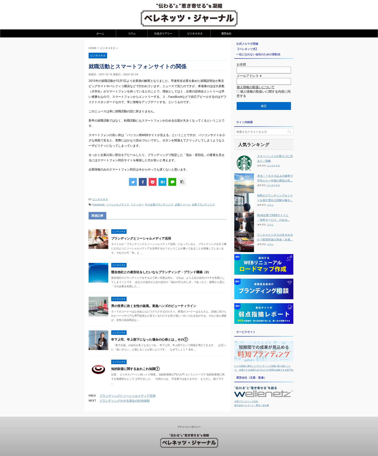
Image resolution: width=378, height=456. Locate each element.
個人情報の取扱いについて (255, 87)
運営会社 (226, 33)
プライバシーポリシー (189, 426)
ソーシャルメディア (117, 204)
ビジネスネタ (195, 33)
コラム (132, 33)
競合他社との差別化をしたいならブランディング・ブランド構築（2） (161, 272)
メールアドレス (249, 76)
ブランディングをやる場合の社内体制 (124, 401)
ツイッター (137, 204)
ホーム (100, 33)
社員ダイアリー (163, 33)
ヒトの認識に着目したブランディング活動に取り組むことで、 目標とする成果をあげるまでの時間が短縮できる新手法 (263, 368)
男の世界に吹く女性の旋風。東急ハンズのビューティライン (153, 306)
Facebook (99, 204)
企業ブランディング (203, 204)
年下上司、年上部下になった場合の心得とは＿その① (149, 339)
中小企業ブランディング (159, 204)
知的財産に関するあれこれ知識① (135, 369)
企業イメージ (182, 204)
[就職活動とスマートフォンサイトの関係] (162, 182)
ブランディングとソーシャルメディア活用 (141, 238)
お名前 (241, 64)
